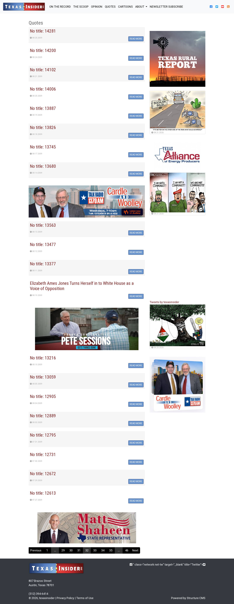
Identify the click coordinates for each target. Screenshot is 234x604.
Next (135, 550)
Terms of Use (84, 598)
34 (102, 550)
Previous (35, 550)
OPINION (96, 6)
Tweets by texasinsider (164, 302)
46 (126, 550)
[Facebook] (131, 564)
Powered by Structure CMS (188, 598)
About (140, 6)
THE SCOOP (81, 6)
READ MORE (136, 38)
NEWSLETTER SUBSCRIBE (166, 6)
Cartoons (125, 6)
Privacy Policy (65, 598)
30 (71, 550)
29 (63, 550)
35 (110, 550)
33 (94, 550)
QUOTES (110, 6)
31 (79, 550)
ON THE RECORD (60, 6)
